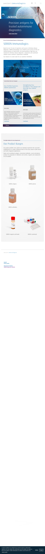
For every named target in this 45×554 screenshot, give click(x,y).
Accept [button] (41, 550)
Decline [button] (36, 550)
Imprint (5, 262)
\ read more (6, 121)
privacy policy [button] (4, 552)
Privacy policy (6, 263)
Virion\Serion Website (8, 265)
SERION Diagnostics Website (9, 267)
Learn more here (13, 33)
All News (7, 125)
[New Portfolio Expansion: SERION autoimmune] (13, 98)
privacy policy (26, 67)
